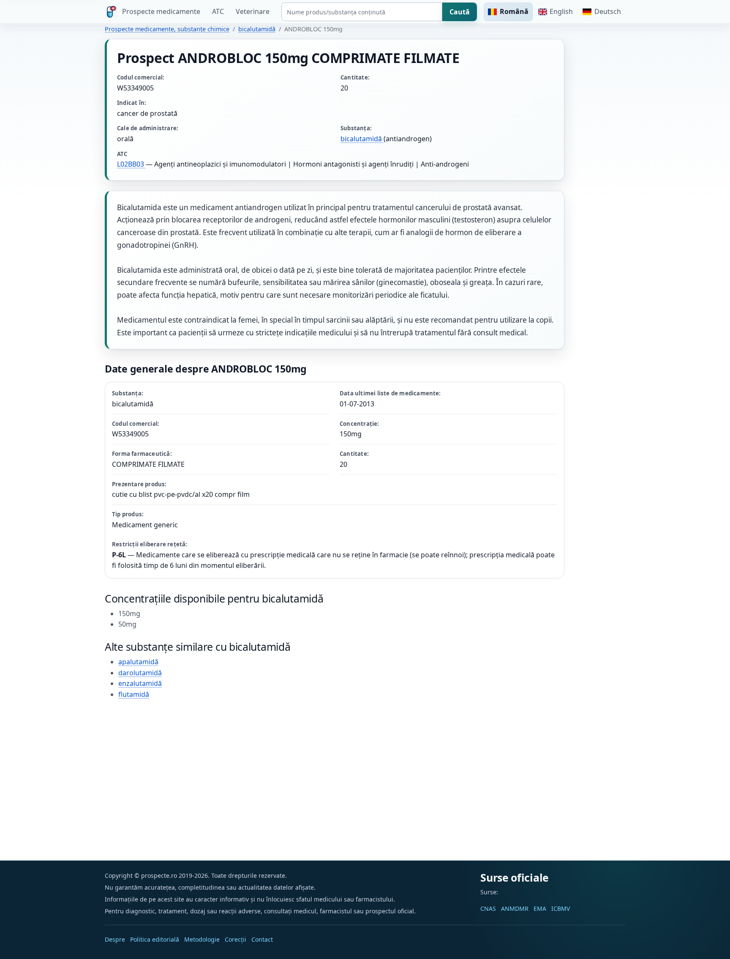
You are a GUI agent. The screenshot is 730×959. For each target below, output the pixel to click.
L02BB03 (131, 164)
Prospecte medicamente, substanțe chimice (167, 29)
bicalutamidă (256, 29)
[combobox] (361, 12)
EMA (540, 908)
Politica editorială (154, 939)
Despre (115, 939)
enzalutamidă (140, 683)
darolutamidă (140, 672)
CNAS (488, 908)
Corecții (235, 939)
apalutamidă (138, 661)
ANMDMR (514, 908)
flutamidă (133, 694)
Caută (459, 11)
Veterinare (253, 11)
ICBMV (560, 908)
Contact (262, 939)
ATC (218, 11)
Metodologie (202, 939)
